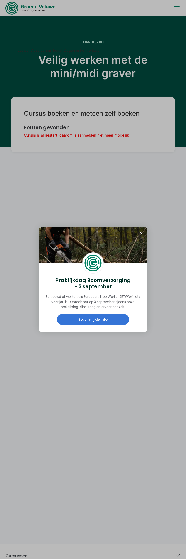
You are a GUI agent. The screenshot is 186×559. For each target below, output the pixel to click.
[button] (141, 233)
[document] (93, 279)
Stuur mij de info (93, 319)
